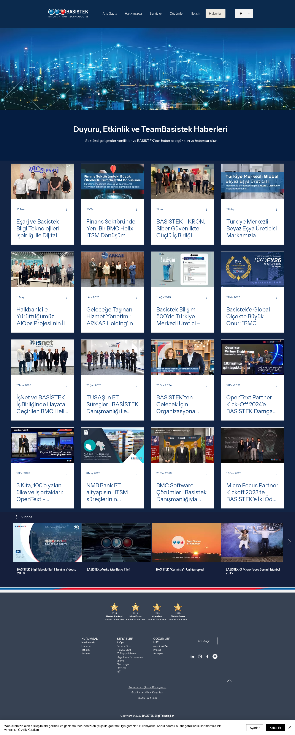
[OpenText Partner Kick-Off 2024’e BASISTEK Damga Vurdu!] (252, 357)
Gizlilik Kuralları (28, 729)
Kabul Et (275, 728)
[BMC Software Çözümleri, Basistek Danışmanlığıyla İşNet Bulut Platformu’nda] (182, 445)
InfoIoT (157, 649)
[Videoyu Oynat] (47, 542)
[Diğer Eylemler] (68, 209)
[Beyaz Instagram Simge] (199, 656)
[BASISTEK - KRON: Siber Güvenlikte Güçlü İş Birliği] (182, 181)
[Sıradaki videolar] (289, 541)
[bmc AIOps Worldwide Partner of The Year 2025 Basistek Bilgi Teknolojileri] (252, 269)
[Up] (229, 681)
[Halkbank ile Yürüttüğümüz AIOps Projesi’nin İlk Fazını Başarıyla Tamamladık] (42, 269)
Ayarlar (255, 728)
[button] (24, 517)
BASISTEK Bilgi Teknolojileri (158, 715)
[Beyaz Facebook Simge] (207, 656)
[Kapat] (289, 728)
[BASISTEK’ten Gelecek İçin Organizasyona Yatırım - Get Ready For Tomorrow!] (182, 357)
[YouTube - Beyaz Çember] (215, 656)
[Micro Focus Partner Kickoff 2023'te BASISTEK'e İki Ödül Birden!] (252, 445)
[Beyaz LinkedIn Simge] (192, 656)
